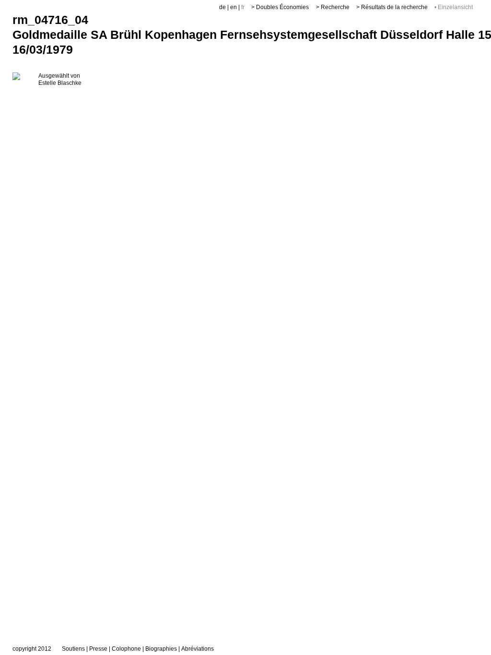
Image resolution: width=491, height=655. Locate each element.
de (222, 7)
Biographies (161, 648)
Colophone (126, 648)
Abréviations (197, 648)
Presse (98, 648)
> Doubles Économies (280, 7)
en (233, 7)
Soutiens (73, 648)
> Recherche (333, 7)
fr (243, 7)
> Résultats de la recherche (392, 7)
